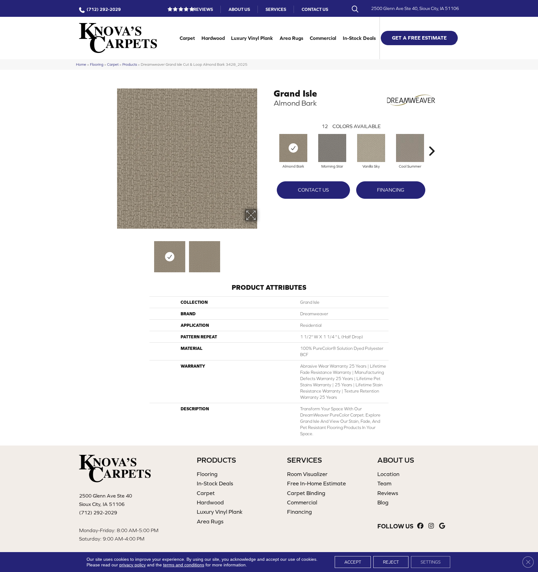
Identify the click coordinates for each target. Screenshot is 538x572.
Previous (113, 253)
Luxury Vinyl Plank (252, 38)
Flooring (96, 64)
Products (129, 64)
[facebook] (420, 526)
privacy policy (132, 564)
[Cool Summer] (410, 148)
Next (261, 253)
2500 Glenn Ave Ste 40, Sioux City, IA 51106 (415, 8)
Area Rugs (291, 38)
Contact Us (315, 9)
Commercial (323, 38)
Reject (391, 562)
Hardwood (213, 38)
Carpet (187, 38)
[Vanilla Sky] (371, 148)
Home (81, 64)
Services (276, 9)
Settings (431, 562)
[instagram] (431, 526)
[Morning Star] (332, 148)
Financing (390, 190)
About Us (239, 9)
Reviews (203, 9)
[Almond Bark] (293, 148)
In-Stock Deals (359, 38)
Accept (352, 562)
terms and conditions (183, 564)
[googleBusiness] (442, 526)
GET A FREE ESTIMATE (419, 38)
